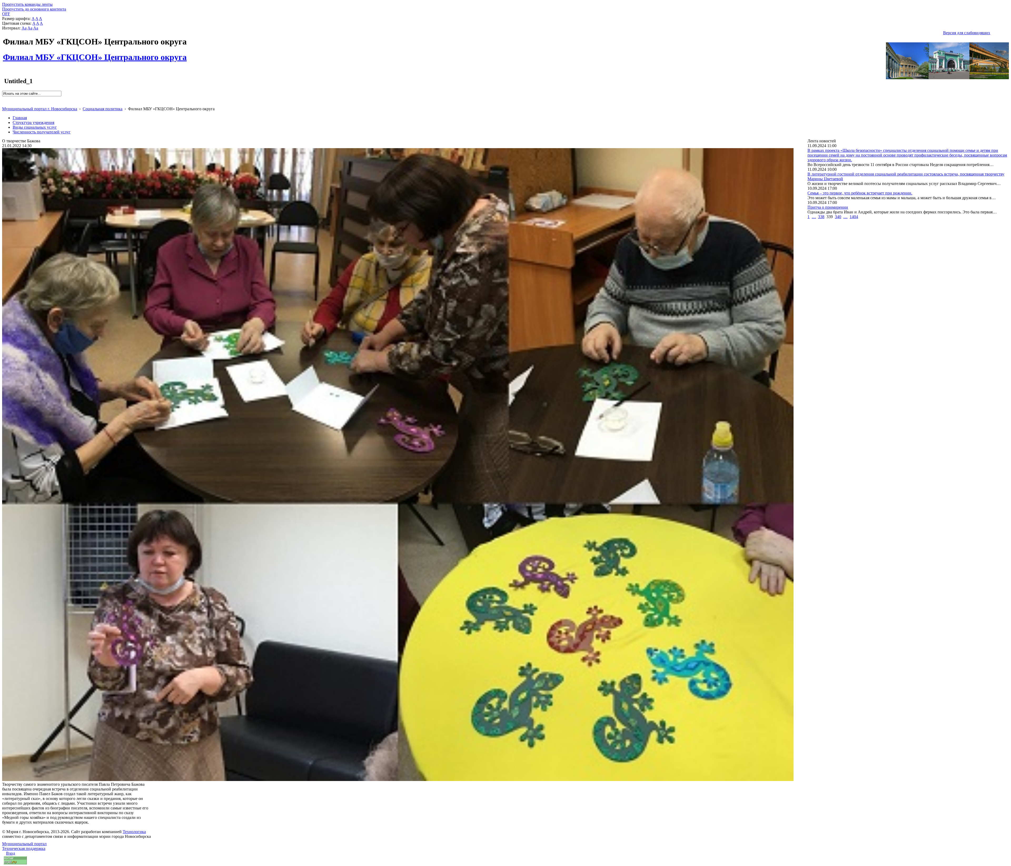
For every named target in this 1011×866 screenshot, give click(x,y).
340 (838, 216)
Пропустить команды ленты (27, 4)
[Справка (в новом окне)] (4, 103)
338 (821, 216)
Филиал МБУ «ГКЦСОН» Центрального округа (95, 54)
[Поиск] (4, 98)
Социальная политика (102, 109)
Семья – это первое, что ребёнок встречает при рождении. (859, 193)
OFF (6, 14)
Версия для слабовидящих (966, 33)
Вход (10, 853)
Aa (24, 28)
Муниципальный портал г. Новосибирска (39, 109)
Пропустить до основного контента (34, 9)
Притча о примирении (827, 207)
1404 (854, 216)
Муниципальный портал (24, 844)
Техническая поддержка (23, 848)
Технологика (134, 831)
